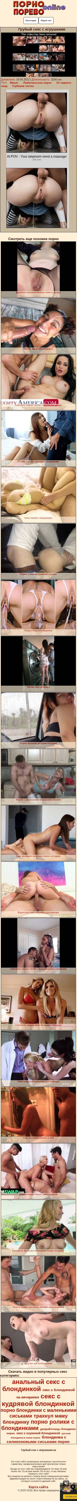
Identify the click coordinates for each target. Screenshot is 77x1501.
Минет (14, 82)
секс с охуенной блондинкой (38, 1433)
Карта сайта (38, 1487)
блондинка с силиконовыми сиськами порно (38, 1439)
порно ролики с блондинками (37, 1425)
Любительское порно (37, 82)
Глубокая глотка (23, 86)
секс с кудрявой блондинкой (38, 1399)
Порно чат (46, 20)
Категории (31, 20)
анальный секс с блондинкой (33, 1385)
